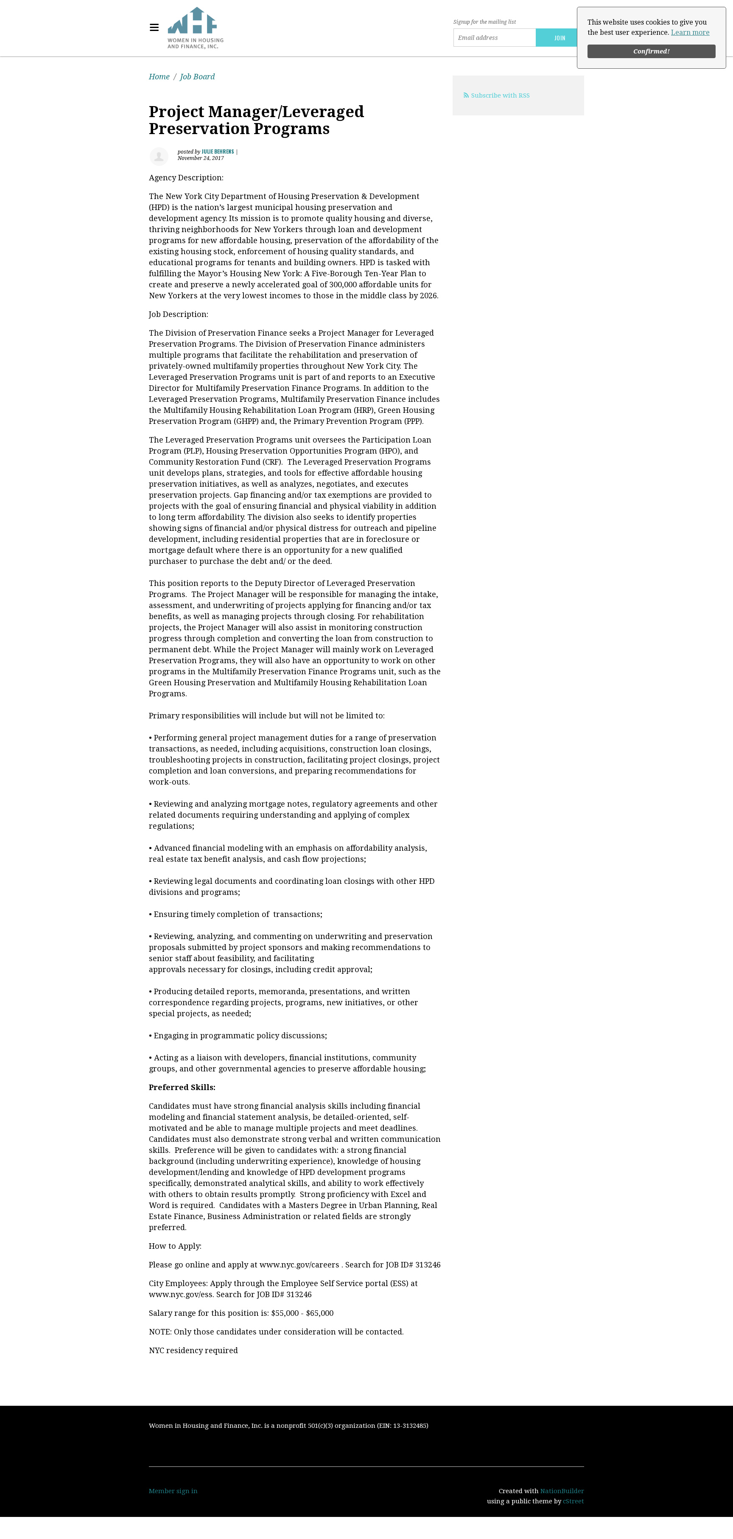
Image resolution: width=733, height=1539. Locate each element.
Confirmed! (651, 51)
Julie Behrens (217, 151)
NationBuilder (562, 1491)
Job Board (197, 76)
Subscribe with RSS (500, 95)
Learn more (690, 32)
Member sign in (173, 1491)
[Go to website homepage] (196, 27)
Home (159, 76)
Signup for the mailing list (484, 22)
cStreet (573, 1501)
